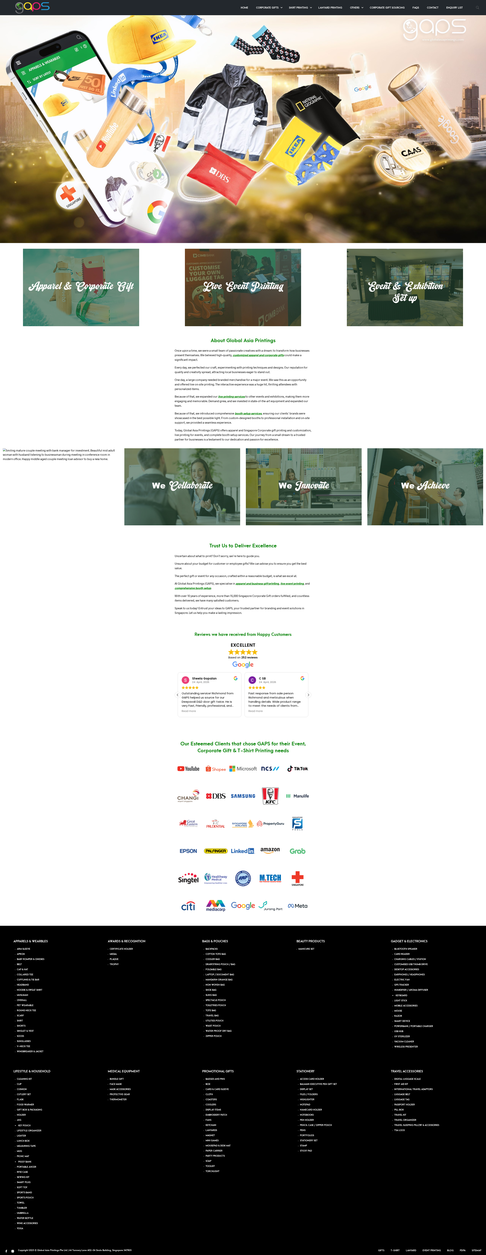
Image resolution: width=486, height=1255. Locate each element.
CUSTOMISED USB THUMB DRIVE (411, 964)
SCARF (20, 1015)
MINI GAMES (212, 1140)
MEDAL (113, 954)
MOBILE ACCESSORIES (405, 1006)
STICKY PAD (306, 1151)
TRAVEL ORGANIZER (405, 1120)
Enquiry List (454, 7)
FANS (208, 1120)
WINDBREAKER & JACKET (30, 1051)
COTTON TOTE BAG (216, 954)
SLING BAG (211, 995)
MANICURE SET (306, 949)
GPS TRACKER (401, 985)
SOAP (208, 1161)
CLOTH (209, 1094)
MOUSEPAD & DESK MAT (218, 1145)
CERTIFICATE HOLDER (121, 949)
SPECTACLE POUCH (216, 1000)
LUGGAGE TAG (401, 1099)
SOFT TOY (22, 1187)
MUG (19, 1151)
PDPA (462, 1250)
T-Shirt (395, 1250)
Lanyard (411, 1250)
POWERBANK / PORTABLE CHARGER (413, 1026)
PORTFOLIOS (307, 1135)
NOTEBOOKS (307, 1115)
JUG (19, 1120)
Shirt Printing (298, 7)
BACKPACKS (212, 949)
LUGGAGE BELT (402, 1094)
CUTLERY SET (24, 1094)
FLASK (20, 1099)
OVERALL (22, 1000)
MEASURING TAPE (26, 1146)
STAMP (303, 1145)
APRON (21, 954)
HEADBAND (23, 985)
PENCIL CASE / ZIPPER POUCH (316, 1125)
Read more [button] (189, 711)
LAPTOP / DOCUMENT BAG (220, 974)
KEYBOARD (401, 995)
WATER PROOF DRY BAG (219, 1031)
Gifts (381, 1250)
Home (244, 7)
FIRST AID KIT (401, 1084)
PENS (302, 1130)
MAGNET (210, 1135)
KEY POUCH (24, 1125)
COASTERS (211, 1099)
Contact (432, 7)
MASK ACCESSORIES (120, 1089)
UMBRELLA (22, 1213)
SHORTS (21, 1026)
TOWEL (20, 1203)
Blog (450, 1250)
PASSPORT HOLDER (404, 1104)
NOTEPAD (305, 1104)
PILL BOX (399, 1110)
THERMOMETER (118, 1099)
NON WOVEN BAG (215, 985)
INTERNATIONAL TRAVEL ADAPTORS (413, 1089)
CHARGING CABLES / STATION (410, 959)
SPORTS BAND (24, 1192)
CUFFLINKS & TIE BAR (28, 980)
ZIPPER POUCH (214, 1036)
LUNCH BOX (23, 1141)
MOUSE (398, 1011)
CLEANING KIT (24, 1079)
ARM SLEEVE (23, 949)
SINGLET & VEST (25, 1031)
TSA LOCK (399, 1130)
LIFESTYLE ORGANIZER (29, 1131)
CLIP (19, 1084)
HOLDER (21, 1115)
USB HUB (398, 1031)
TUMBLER (22, 1208)
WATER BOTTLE (25, 1218)
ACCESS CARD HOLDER (312, 1079)
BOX (208, 1084)
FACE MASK (116, 1084)
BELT (19, 964)
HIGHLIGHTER (307, 1099)
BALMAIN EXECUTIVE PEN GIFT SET (318, 1084)
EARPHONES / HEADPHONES (409, 974)
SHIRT (20, 1021)
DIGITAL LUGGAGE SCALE (407, 1079)
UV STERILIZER (402, 1036)
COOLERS (211, 1104)
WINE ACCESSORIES (27, 1223)
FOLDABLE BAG (214, 969)
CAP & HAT (22, 969)
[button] (308, 695)
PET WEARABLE (25, 1005)
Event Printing (432, 1250)
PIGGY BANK (24, 1162)
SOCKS (20, 1036)
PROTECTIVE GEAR (120, 1094)
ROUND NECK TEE (26, 1010)
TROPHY (114, 964)
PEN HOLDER (307, 1120)
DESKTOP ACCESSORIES (406, 969)
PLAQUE (114, 959)
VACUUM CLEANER (404, 1041)
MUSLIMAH (22, 995)
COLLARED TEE (25, 974)
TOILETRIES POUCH (216, 1005)
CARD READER (402, 954)
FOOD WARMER (25, 1104)
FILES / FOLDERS (309, 1094)
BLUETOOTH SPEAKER (405, 949)
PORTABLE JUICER (26, 1167)
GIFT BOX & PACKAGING (29, 1110)
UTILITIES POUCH (214, 1021)
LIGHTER (21, 1136)
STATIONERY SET (309, 1140)
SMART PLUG (24, 1182)
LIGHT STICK (400, 1000)
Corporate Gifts (267, 7)
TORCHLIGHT (212, 1171)
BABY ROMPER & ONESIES (30, 959)
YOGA (20, 1228)
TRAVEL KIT (400, 1115)
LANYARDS (211, 1130)
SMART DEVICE (402, 1021)
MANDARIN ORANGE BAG (219, 980)
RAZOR (398, 1016)
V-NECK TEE (23, 1046)
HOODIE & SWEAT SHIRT (29, 990)
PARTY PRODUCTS (215, 1156)
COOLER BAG (213, 959)
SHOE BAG (211, 990)
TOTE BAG (211, 1010)
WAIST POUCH (213, 1026)
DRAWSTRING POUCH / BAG (220, 964)
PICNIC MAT (23, 1156)
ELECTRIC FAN (402, 980)
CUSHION (22, 1089)
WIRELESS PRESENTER (406, 1047)
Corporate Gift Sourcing (387, 7)
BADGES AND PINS (215, 1079)
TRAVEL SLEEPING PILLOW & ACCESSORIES (416, 1125)
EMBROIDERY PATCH (216, 1115)
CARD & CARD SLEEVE (217, 1089)
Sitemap (476, 1250)
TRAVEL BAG (212, 1015)
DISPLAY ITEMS (213, 1110)
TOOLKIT (210, 1166)
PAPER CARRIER (214, 1151)
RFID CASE (22, 1172)
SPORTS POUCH (25, 1198)
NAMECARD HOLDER (311, 1110)
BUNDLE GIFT (117, 1079)
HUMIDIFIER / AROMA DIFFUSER (411, 990)
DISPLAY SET (306, 1089)
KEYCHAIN (211, 1125)
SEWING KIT (23, 1177)
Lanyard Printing (330, 7)
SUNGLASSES (24, 1041)
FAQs (416, 7)
